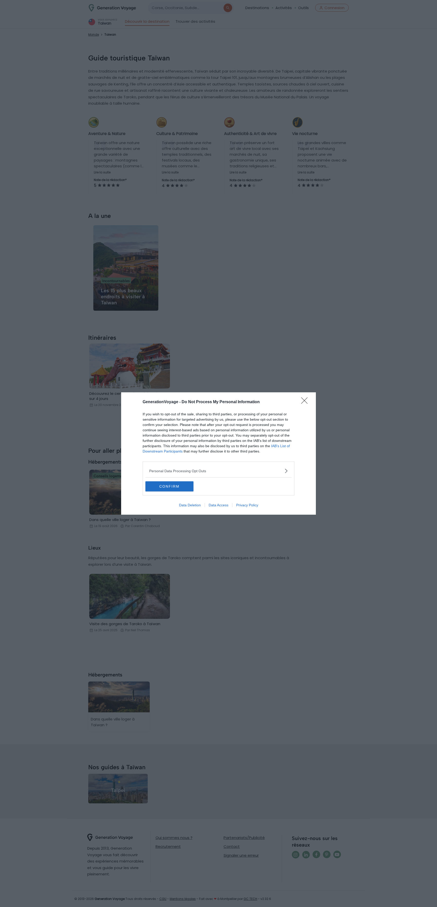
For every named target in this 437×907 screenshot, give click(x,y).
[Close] (306, 402)
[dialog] (218, 453)
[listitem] (218, 470)
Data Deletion (190, 505)
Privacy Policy (247, 505)
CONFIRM (169, 486)
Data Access (218, 505)
